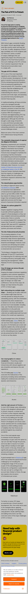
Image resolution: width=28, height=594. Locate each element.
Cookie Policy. (10, 575)
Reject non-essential (14, 584)
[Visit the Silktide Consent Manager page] (23, 588)
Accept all (14, 579)
